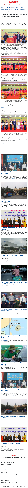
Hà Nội (2, 20)
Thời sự (2, 9)
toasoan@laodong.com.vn (7, 469)
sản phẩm (13, 178)
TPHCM (2, 313)
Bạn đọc (6, 9)
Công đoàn (10, 9)
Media (10, 7)
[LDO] (14, 162)
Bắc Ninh (2, 260)
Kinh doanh (17, 7)
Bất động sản (22, 9)
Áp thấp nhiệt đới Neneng (5, 340)
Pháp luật (22, 7)
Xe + (10, 11)
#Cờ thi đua (4, 150)
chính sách (11, 79)
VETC (16, 367)
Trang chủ (2, 7)
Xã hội (7, 7)
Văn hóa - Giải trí (16, 9)
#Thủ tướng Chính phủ (5, 145)
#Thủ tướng (4, 144)
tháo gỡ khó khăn (3, 107)
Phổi (7, 232)
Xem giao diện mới (15, 11)
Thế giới (7, 11)
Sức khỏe (2, 11)
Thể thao (13, 7)
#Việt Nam (4, 143)
